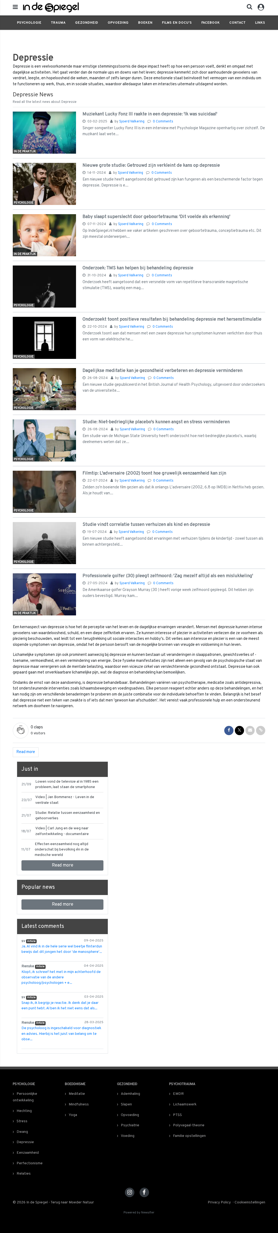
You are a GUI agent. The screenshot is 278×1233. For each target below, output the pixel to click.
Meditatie (77, 1094)
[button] (247, 8)
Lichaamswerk (185, 1104)
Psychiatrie (130, 1125)
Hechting (24, 1111)
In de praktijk (25, 151)
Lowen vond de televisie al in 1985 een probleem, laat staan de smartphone (67, 784)
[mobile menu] (15, 7)
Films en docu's (177, 23)
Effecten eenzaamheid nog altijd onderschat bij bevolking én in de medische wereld (62, 850)
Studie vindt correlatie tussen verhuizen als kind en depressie (146, 524)
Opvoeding (118, 23)
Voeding (127, 1136)
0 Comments (163, 121)
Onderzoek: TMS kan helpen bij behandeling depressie (138, 268)
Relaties (24, 1173)
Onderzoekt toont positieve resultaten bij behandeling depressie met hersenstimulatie (172, 319)
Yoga (73, 1115)
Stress (22, 1121)
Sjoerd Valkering (132, 121)
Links (260, 23)
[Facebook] (144, 1192)
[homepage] (87, 7)
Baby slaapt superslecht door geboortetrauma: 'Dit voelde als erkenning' (156, 217)
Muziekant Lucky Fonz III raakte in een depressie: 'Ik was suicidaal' (150, 114)
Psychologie (29, 23)
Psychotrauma (182, 1084)
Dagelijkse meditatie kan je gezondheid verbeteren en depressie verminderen (162, 371)
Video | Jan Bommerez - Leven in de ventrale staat (64, 800)
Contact (237, 23)
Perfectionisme (30, 1163)
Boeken (145, 23)
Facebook (210, 23)
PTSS (177, 1115)
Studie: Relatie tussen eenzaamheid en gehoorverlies (67, 816)
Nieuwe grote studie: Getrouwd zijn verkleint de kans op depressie (151, 165)
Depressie (25, 1142)
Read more (62, 865)
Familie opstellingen (189, 1136)
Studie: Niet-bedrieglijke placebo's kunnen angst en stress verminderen (156, 422)
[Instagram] (129, 1192)
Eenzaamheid (28, 1152)
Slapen (126, 1104)
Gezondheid (86, 23)
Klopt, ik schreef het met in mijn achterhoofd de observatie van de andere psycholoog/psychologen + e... (61, 977)
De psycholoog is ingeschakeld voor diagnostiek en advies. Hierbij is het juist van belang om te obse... (61, 1034)
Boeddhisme (75, 1084)
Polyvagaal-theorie (188, 1125)
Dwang (22, 1132)
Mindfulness (79, 1104)
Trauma (58, 23)
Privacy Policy (219, 1202)
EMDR (178, 1094)
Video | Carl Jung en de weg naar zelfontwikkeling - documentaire (62, 831)
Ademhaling (130, 1094)
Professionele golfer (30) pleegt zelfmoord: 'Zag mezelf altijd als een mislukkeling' (168, 576)
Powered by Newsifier (139, 1213)
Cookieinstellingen (250, 1202)
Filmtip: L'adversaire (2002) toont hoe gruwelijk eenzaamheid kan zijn (154, 473)
